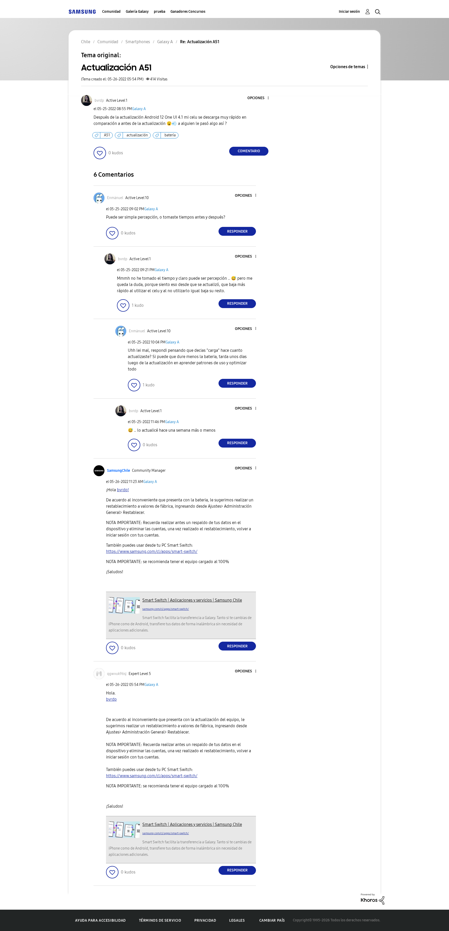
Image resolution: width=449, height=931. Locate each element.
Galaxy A (139, 109)
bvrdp (111, 699)
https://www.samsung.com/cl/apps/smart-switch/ (151, 551)
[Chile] (82, 11)
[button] (259, 98)
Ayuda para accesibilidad (100, 920)
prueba (159, 11)
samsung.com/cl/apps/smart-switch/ (165, 609)
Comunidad (111, 11)
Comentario (249, 151)
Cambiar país (272, 920)
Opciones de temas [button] (347, 66)
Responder (237, 231)
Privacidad (205, 920)
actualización (137, 135)
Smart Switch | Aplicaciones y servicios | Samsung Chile (192, 600)
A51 (107, 135)
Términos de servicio (160, 920)
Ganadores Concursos (187, 11)
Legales (237, 920)
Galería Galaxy (137, 11)
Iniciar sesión (349, 11)
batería (170, 135)
